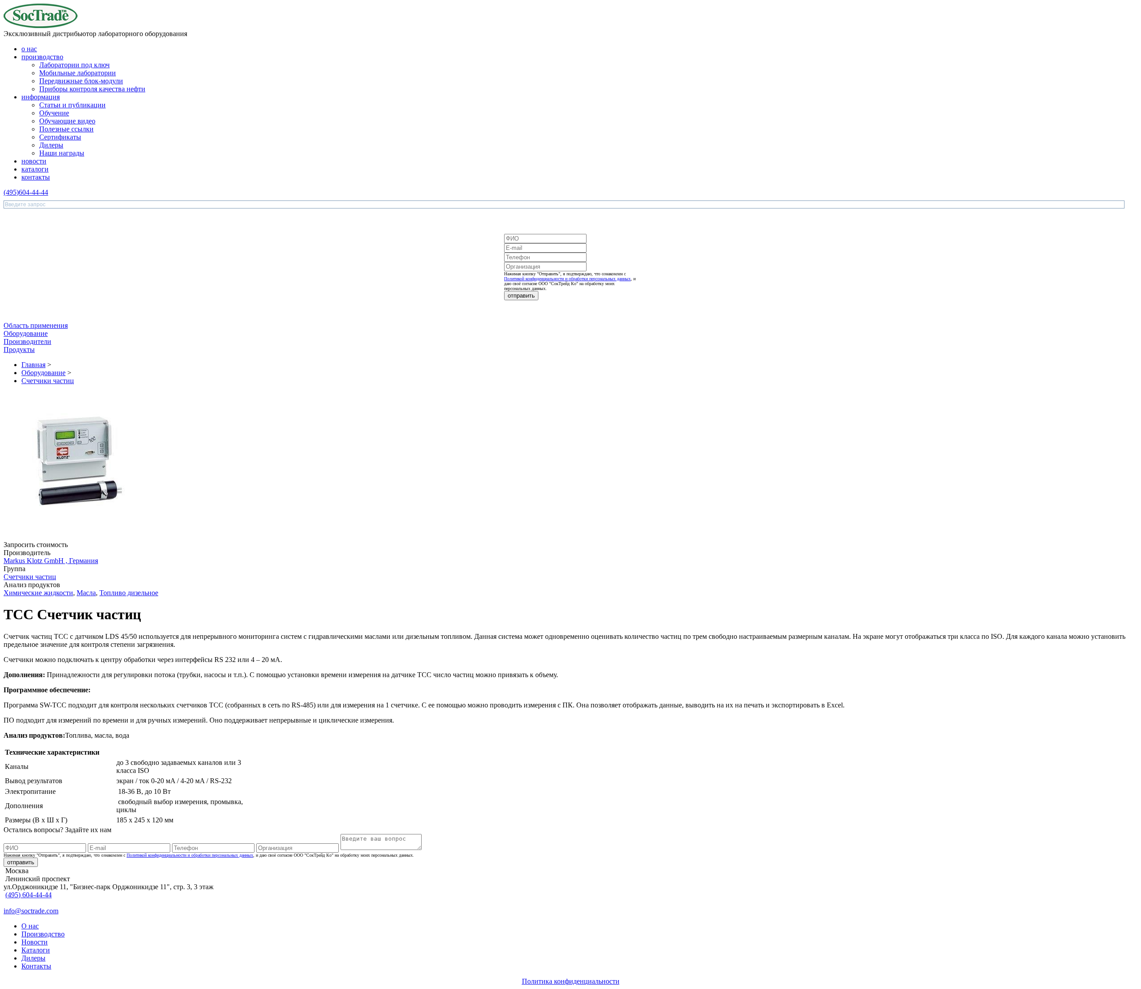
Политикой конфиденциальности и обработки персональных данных (567, 278)
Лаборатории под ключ (74, 65)
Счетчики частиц (47, 380)
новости (33, 161)
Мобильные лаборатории (77, 73)
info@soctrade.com (31, 911)
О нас (30, 926)
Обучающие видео (67, 121)
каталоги (35, 169)
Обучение (54, 113)
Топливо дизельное (128, 593)
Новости (34, 942)
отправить (521, 295)
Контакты (36, 966)
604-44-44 (26, 192)
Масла (86, 593)
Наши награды (61, 153)
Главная (33, 364)
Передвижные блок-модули (81, 81)
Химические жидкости (38, 593)
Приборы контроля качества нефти (92, 89)
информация (40, 97)
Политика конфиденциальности (571, 981)
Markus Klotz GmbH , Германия (51, 560)
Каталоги (35, 950)
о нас (29, 49)
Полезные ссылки (66, 129)
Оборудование (43, 372)
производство (42, 57)
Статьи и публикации (72, 105)
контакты (35, 177)
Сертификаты (60, 137)
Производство (43, 934)
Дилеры (51, 145)
